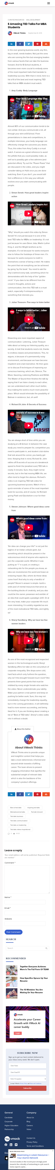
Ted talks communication (19, 821)
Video (29, 1129)
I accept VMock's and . (26, 1083)
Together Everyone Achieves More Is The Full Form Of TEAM (34, 968)
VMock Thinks (19, 33)
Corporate (9, 1121)
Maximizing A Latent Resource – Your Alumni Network (33, 1156)
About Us (30, 1117)
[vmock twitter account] (17, 1145)
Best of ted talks (15, 807)
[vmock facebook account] (7, 1145)
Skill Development (33, 20)
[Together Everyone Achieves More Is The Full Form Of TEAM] (12, 970)
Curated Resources (16, 20)
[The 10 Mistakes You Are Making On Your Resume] (12, 993)
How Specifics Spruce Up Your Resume (34, 979)
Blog (28, 1121)
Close (53, 1151)
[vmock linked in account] (12, 1145)
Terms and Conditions (35, 1083)
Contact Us (31, 1138)
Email (8, 908)
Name (8, 897)
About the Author (23, 729)
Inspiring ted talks (34, 807)
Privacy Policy (23, 1083)
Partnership (9, 1129)
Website (8, 919)
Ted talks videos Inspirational (20, 829)
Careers (30, 1125)
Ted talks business (16, 816)
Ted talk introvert (37, 812)
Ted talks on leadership (18, 825)
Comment (10, 863)
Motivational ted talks (17, 812)
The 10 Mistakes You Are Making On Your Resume (31, 991)
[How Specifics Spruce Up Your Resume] (12, 982)
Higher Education (11, 1125)
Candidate (9, 1117)
